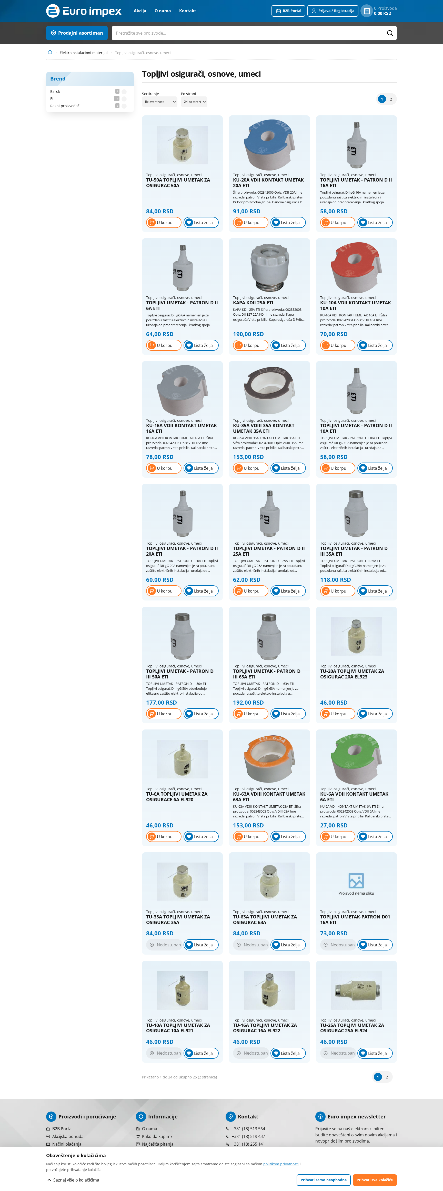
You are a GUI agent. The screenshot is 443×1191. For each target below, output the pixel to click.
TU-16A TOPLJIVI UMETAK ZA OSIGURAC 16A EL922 (265, 1028)
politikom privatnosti (281, 1164)
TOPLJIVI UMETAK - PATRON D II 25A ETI (269, 551)
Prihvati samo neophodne (324, 1179)
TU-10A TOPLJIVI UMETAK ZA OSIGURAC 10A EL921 (178, 1028)
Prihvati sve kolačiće (375, 1179)
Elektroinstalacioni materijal (84, 52)
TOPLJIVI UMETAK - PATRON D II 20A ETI (182, 551)
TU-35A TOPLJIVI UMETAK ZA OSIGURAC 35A (178, 919)
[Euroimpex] (84, 11)
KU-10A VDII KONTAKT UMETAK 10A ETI (355, 305)
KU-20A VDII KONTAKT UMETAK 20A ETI (268, 182)
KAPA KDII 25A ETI (253, 303)
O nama (163, 11)
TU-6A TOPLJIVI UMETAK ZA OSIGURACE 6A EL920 (176, 796)
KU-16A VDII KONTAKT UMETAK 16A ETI (181, 428)
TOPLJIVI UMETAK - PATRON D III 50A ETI (180, 673)
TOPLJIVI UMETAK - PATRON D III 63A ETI (266, 673)
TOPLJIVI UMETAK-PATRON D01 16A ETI (355, 919)
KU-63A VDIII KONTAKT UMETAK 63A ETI (269, 796)
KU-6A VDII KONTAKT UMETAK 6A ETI (354, 796)
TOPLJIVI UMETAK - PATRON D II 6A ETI (182, 305)
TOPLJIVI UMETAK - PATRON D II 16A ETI (356, 182)
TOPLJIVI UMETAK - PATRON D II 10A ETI (356, 428)
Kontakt (187, 11)
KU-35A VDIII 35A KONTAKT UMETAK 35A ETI (263, 428)
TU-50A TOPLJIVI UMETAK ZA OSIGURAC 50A (178, 182)
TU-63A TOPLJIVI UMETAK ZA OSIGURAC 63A (265, 919)
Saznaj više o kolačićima (76, 1180)
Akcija (140, 11)
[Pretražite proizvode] (390, 33)
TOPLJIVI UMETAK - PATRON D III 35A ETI (354, 551)
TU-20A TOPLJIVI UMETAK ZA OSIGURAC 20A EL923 (352, 673)
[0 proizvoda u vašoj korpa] (366, 10)
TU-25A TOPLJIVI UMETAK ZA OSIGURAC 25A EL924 (352, 1028)
